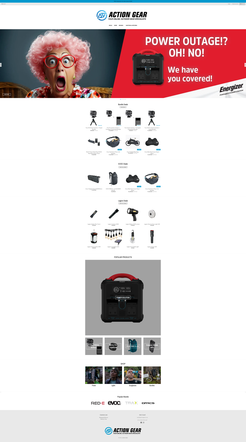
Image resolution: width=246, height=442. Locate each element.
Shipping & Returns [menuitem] (131, 25)
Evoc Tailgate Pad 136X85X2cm (94, 189)
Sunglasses (132, 385)
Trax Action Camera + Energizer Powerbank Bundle (132, 128)
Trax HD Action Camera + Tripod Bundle (94, 128)
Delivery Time (103, 419)
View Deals (123, 107)
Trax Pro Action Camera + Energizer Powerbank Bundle (113, 128)
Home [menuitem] (115, 25)
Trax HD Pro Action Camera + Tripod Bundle (152, 128)
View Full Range (123, 167)
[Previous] (1, 65)
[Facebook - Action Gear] (141, 422)
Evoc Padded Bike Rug (132, 152)
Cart (242, 3)
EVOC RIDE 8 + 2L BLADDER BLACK (113, 189)
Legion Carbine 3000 (113, 224)
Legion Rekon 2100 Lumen (133, 224)
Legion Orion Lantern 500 (94, 246)
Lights (113, 385)
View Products (140, 94)
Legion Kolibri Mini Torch (94, 224)
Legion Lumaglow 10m (113, 246)
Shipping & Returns (103, 417)
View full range (123, 203)
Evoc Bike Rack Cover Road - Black (152, 152)
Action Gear (125, 437)
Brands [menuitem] (121, 25)
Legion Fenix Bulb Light (133, 246)
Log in (229, 3)
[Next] (245, 65)
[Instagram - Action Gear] (143, 422)
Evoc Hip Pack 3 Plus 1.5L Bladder (113, 152)
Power (94, 385)
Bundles (152, 385)
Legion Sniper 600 (152, 246)
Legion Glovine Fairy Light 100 (152, 224)
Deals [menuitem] (110, 25)
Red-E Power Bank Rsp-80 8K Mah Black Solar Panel (94, 152)
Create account (235, 3)
